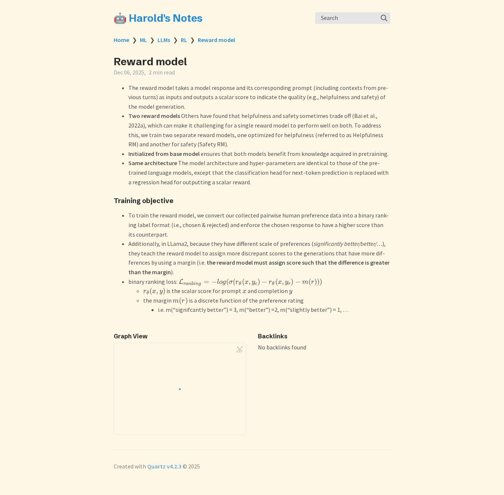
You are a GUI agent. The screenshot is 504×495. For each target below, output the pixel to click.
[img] (384, 18)
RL (184, 39)
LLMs (164, 39)
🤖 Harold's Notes (158, 18)
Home (121, 39)
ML (143, 39)
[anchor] (180, 200)
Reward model (216, 39)
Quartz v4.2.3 (164, 466)
